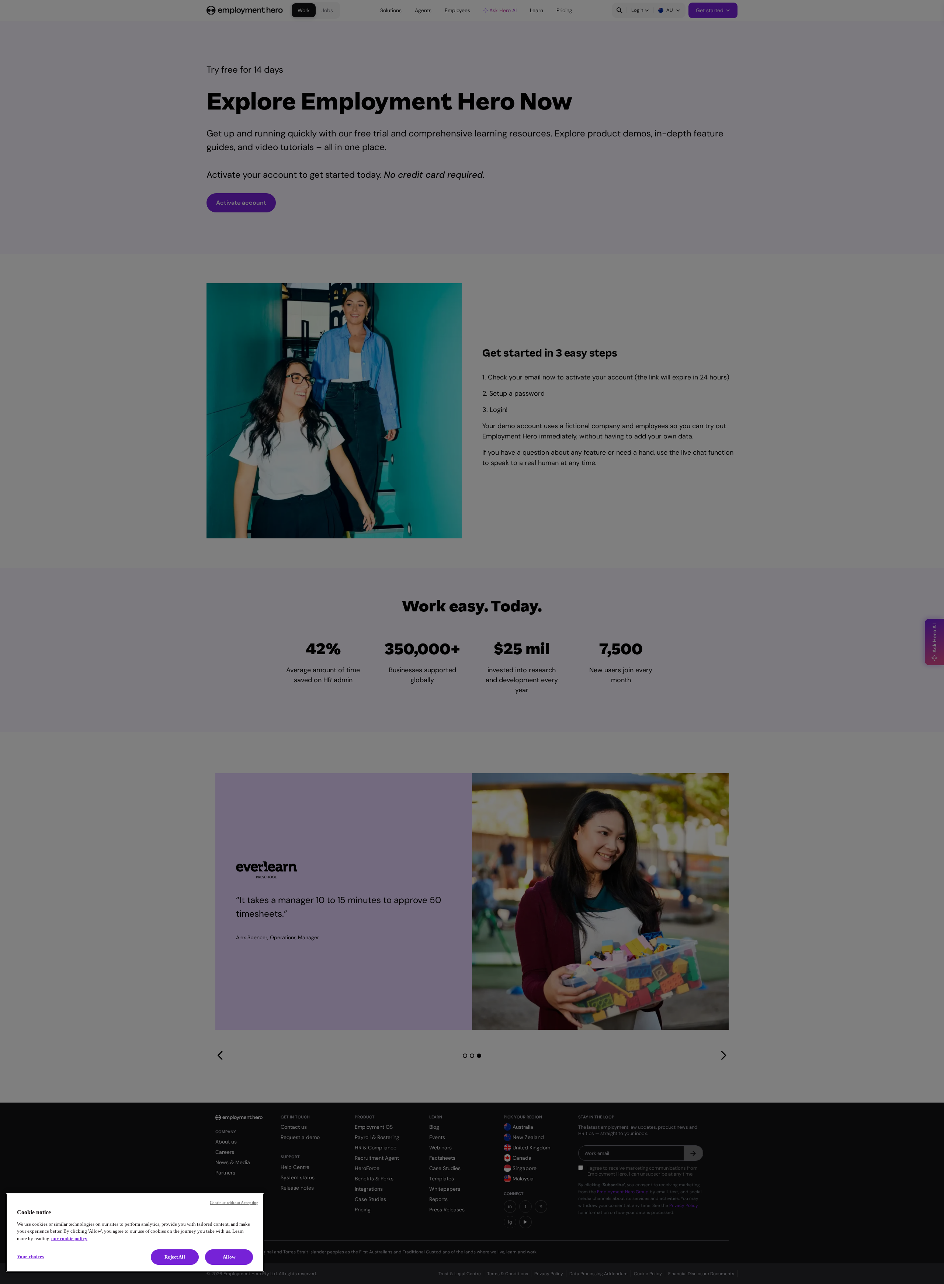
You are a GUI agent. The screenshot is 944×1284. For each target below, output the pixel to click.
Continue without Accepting (234, 1202)
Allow (229, 1257)
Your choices (30, 1256)
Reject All (174, 1257)
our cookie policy (69, 1238)
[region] (135, 1232)
